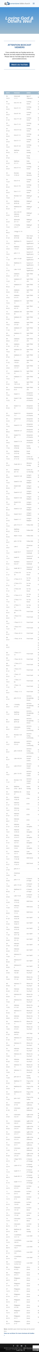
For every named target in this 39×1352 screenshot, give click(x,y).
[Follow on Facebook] (13, 1345)
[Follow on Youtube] (21, 1345)
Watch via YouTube (19, 65)
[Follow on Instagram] (17, 1345)
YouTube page (19, 56)
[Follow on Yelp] (25, 1345)
